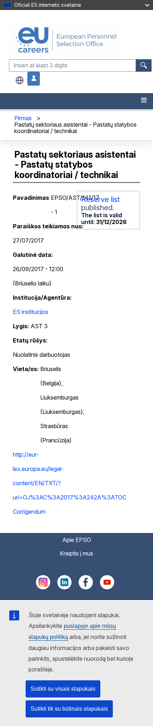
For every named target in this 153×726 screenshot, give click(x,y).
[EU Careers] (80, 40)
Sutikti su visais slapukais (63, 689)
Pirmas (23, 118)
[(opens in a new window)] (43, 587)
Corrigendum (29, 511)
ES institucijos (30, 311)
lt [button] (19, 80)
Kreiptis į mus (76, 553)
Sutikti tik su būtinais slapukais (69, 709)
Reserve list (100, 199)
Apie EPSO (76, 539)
